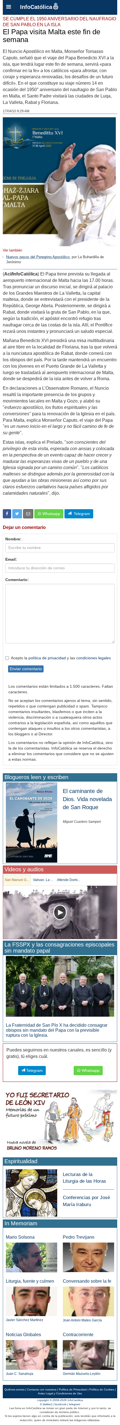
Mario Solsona (20, 1237)
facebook (60, 1404)
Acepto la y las (61, 658)
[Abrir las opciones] (9, 7)
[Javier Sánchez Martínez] (31, 1301)
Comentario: (17, 579)
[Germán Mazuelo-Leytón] (88, 1355)
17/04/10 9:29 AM (16, 111)
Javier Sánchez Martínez (24, 1320)
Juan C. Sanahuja (19, 1374)
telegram (74, 1404)
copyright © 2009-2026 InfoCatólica (60, 1400)
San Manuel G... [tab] (17, 880)
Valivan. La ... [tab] (43, 880)
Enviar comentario (26, 669)
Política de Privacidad (73, 1389)
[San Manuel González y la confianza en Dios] (60, 912)
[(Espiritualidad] (31, 1191)
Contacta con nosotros (41, 1389)
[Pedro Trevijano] (88, 1257)
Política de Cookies (101, 1389)
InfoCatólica (36, 7)
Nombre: (13, 539)
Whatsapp (50, 513)
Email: (11, 559)
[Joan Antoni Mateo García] (88, 1301)
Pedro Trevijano (78, 1237)
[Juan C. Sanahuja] (31, 1355)
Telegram (80, 513)
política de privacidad (47, 658)
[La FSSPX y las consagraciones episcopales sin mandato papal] (60, 986)
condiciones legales (93, 658)
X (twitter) (46, 1404)
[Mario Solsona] (31, 1257)
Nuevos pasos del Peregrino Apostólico (37, 257)
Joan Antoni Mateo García (82, 1320)
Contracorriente (78, 1334)
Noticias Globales (23, 1334)
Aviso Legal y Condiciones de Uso (60, 1393)
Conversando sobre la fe (87, 1281)
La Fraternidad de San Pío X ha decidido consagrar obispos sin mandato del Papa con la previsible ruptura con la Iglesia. (56, 1030)
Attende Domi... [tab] (68, 880)
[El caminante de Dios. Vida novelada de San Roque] (31, 822)
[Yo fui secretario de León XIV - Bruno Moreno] (60, 1121)
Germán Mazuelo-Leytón (81, 1374)
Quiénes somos (14, 1389)
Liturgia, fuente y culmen (30, 1281)
